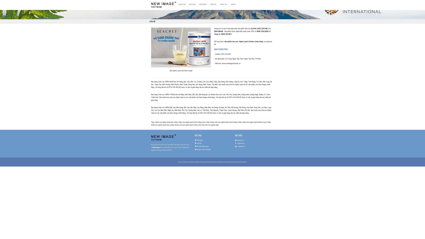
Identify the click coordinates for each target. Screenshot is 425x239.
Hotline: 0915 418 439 (204, 149)
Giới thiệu (200, 140)
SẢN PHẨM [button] (202, 4)
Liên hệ (199, 143)
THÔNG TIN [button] (223, 4)
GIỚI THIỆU (192, 4)
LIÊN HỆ (233, 4)
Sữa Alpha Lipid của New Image (181, 70)
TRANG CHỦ (182, 4)
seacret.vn (240, 140)
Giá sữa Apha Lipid (203, 146)
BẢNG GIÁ (213, 4)
